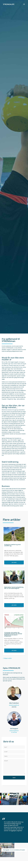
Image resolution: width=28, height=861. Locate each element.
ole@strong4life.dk (14, 730)
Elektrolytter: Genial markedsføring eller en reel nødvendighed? (13, 587)
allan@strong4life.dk (14, 705)
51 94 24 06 (14, 732)
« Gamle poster (15, 658)
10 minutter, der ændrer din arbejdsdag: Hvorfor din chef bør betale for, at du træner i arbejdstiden (13, 634)
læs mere (14, 562)
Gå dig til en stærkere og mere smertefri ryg (12, 545)
